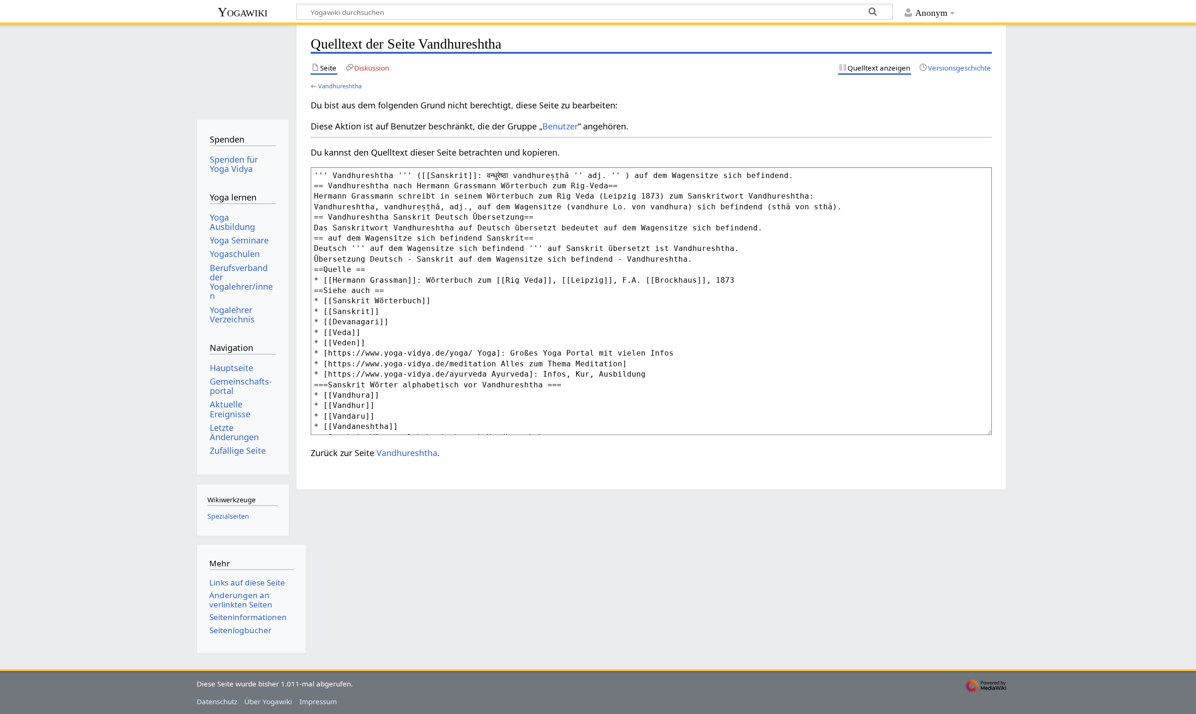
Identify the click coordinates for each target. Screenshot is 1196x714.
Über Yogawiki (268, 701)
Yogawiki (243, 12)
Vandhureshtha (340, 86)
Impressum (318, 701)
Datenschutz (217, 701)
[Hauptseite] (243, 69)
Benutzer (560, 126)
